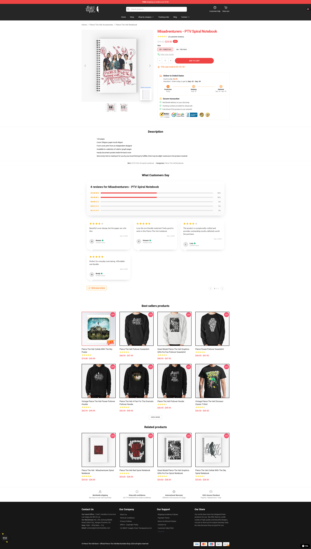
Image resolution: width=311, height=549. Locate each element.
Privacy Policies (126, 521)
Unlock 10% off (5, 538)
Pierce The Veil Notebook (126, 25)
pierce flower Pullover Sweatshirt (209, 349)
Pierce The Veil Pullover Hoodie (170, 401)
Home (84, 25)
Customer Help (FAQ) (166, 528)
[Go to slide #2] (124, 107)
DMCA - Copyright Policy (129, 525)
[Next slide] (149, 65)
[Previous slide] (85, 65)
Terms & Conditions (127, 518)
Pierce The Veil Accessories (101, 25)
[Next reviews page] (222, 288)
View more (155, 417)
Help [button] (306, 546)
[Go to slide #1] (111, 107)
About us (123, 514)
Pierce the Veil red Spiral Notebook (135, 470)
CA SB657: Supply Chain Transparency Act (136, 528)
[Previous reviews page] (210, 288)
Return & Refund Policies (167, 521)
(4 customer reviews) (176, 37)
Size (159, 45)
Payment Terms (163, 518)
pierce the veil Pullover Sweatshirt (134, 349)
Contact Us (162, 525)
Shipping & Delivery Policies (168, 514)
